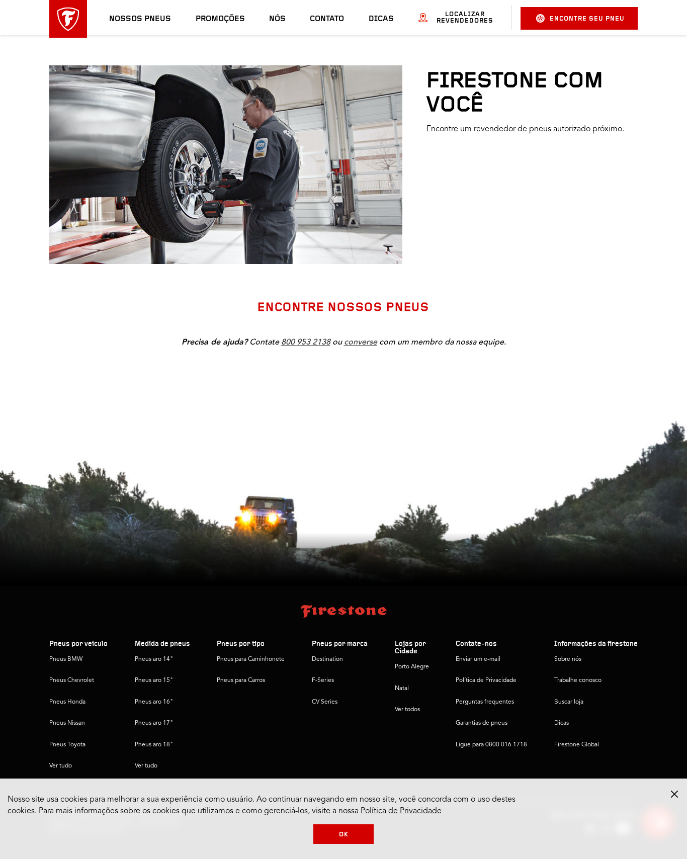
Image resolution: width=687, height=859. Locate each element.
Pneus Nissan (67, 723)
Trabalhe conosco (578, 680)
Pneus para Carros (241, 680)
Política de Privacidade (486, 680)
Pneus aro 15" (154, 680)
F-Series (323, 680)
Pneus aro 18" (154, 745)
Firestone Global (576, 745)
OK (344, 834)
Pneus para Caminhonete (251, 659)
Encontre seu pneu (587, 19)
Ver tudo (60, 766)
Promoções (220, 19)
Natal (402, 688)
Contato (327, 19)
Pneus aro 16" (154, 702)
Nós (277, 19)
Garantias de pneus (481, 723)
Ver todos (407, 710)
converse (360, 342)
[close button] (674, 794)
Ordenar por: (576, 377)
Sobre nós (567, 659)
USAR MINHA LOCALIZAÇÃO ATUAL (496, 247)
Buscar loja (568, 702)
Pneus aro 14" (154, 659)
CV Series (324, 702)
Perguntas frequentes (485, 702)
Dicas (381, 19)
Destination (327, 659)
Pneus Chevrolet (71, 680)
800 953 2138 (305, 342)
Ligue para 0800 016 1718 (491, 745)
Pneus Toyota (67, 745)
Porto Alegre (412, 667)
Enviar (445, 222)
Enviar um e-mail (478, 659)
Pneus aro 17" (154, 723)
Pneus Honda (67, 702)
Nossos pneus (140, 19)
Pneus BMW (65, 659)
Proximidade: (462, 377)
